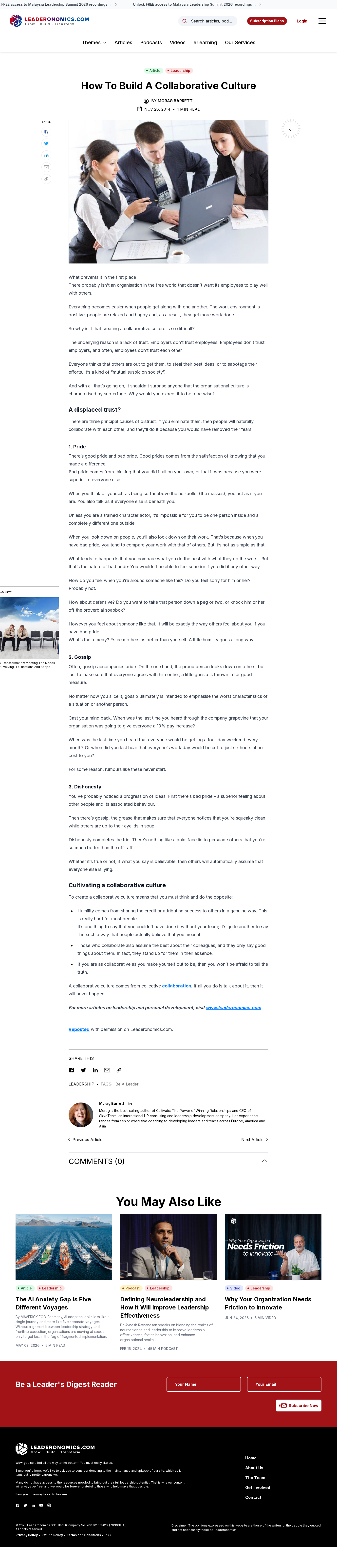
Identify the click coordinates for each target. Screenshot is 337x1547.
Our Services (240, 42)
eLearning (205, 42)
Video (235, 1288)
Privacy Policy (27, 1535)
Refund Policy (52, 1535)
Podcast (133, 1288)
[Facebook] (17, 1505)
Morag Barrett (175, 100)
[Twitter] (25, 1505)
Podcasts (151, 42)
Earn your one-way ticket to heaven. (42, 1494)
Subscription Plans (267, 21)
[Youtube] (41, 1505)
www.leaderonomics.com (233, 1007)
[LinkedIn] (33, 1505)
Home (251, 1457)
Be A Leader (127, 1084)
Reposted (79, 1029)
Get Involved (257, 1487)
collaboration (176, 985)
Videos (178, 42)
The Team (255, 1477)
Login (302, 21)
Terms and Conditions (84, 1535)
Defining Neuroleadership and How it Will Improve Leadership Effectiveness (164, 1307)
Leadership (180, 70)
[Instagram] (49, 1505)
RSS (108, 1535)
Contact (253, 1497)
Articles (123, 42)
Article (155, 70)
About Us (254, 1467)
